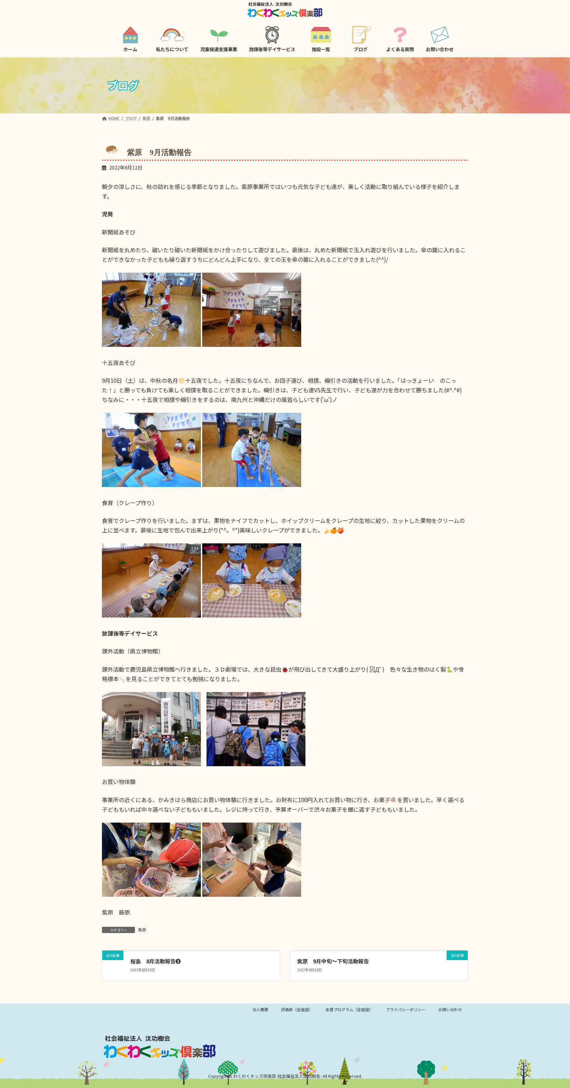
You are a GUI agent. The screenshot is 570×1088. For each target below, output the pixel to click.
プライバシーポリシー (406, 1009)
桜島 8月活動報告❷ (155, 961)
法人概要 (260, 1009)
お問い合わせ (450, 1009)
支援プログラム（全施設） (349, 1009)
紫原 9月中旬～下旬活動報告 (333, 961)
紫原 (142, 929)
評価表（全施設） (297, 1009)
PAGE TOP (551, 1049)
